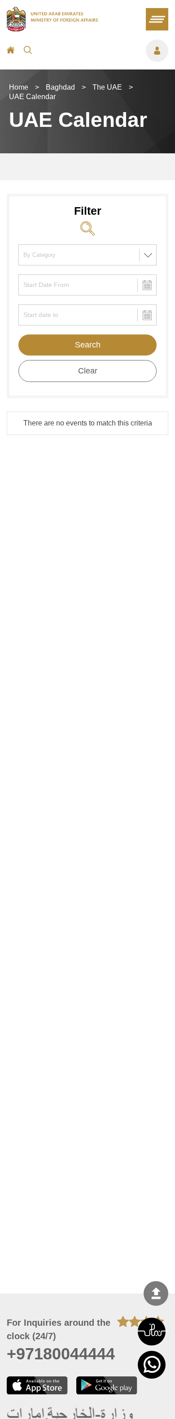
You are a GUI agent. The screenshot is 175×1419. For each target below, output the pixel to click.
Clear (87, 370)
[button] (152, 1331)
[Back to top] (156, 1293)
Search (88, 344)
